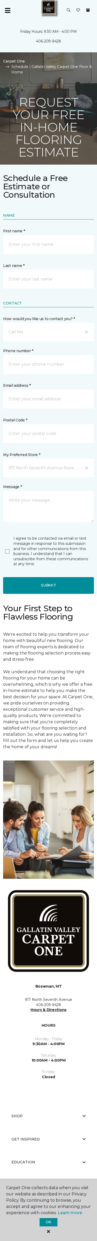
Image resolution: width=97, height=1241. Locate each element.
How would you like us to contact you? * (39, 319)
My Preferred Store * (21, 455)
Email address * (17, 385)
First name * (14, 231)
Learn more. (70, 1212)
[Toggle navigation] (7, 10)
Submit (48, 585)
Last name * (14, 265)
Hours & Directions (48, 1009)
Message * (12, 487)
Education (23, 1162)
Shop (17, 1116)
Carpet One (14, 61)
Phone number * (18, 351)
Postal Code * (15, 420)
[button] (68, 10)
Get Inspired (25, 1139)
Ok (48, 1222)
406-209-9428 (48, 41)
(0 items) (88, 10)
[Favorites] (78, 10)
